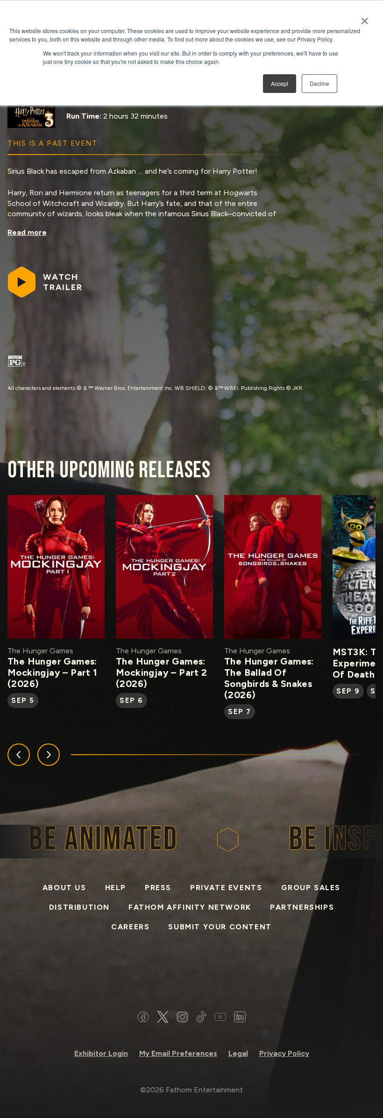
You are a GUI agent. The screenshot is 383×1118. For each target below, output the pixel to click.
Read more (27, 232)
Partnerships (302, 907)
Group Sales (311, 887)
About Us (64, 887)
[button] (18, 754)
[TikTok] (201, 1018)
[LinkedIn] (240, 1018)
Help (115, 887)
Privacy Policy (284, 1053)
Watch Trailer (63, 282)
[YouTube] (220, 1018)
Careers (130, 926)
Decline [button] (319, 83)
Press (158, 887)
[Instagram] (182, 1018)
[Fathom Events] (191, 976)
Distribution (79, 907)
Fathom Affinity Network (189, 907)
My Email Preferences (178, 1053)
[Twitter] (163, 1018)
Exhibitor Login (101, 1053)
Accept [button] (279, 83)
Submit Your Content (219, 926)
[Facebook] (143, 1018)
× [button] (364, 18)
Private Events (226, 887)
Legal (238, 1053)
